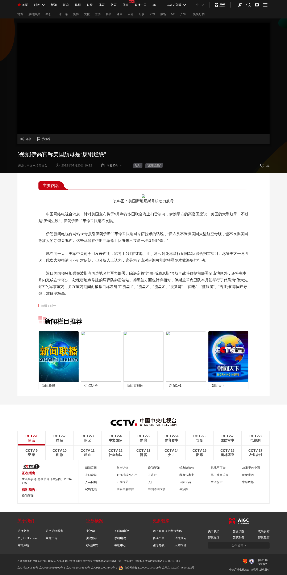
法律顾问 (180, 538)
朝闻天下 (218, 385)
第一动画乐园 (219, 475)
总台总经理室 (54, 531)
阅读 (141, 14)
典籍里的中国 (125, 489)
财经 (90, 5)
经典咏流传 (186, 467)
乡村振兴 (34, 14)
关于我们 (214, 531)
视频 (78, 5)
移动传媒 (92, 545)
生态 (48, 14)
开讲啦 (152, 475)
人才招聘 (180, 545)
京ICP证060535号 (27, 567)
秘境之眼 (91, 489)
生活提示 (216, 482)
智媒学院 (238, 531)
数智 (163, 14)
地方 (20, 14)
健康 (119, 14)
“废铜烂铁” (154, 165)
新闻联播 (48, 385)
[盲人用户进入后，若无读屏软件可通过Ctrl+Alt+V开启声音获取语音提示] (240, 5)
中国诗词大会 (157, 489)
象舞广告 (51, 538)
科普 (109, 14)
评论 (66, 5)
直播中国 (140, 5)
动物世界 (248, 475)
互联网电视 (121, 531)
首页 (25, 5)
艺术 (152, 14)
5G (173, 14)
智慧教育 (264, 537)
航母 (138, 165)
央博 (76, 14)
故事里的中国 (251, 467)
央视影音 (92, 538)
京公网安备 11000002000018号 (143, 567)
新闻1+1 (175, 385)
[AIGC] (220, 5)
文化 (87, 14)
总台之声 (23, 531)
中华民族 (248, 482)
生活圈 (183, 489)
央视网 (90, 531)
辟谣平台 (159, 538)
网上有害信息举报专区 (167, 531)
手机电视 (120, 538)
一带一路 (62, 14)
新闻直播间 (135, 385)
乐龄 (130, 14)
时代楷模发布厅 (127, 475)
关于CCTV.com (27, 538)
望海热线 (159, 545)
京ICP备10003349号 (78, 567)
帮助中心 (120, 545)
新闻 (54, 5)
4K (154, 5)
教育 (114, 5)
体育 (102, 5)
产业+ (184, 14)
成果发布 (264, 531)
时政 (37, 5)
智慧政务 (238, 537)
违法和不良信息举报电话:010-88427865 (157, 560)
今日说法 (91, 475)
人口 (151, 482)
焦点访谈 (91, 385)
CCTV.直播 (174, 5)
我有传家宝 (186, 475)
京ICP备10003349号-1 (104, 567)
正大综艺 (122, 482)
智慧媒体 (214, 537)
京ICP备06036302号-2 (52, 567)
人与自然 (91, 482)
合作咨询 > (239, 545)
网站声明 (23, 545)
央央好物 (199, 14)
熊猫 (126, 5)
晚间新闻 (154, 467)
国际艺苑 (185, 482)
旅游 (98, 14)
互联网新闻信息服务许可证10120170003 (40, 560)
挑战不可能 (218, 467)
